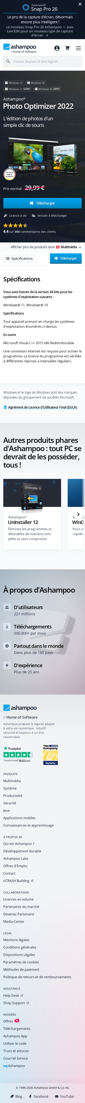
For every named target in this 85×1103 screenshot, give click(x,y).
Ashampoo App (15, 1036)
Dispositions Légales (19, 954)
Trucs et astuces (16, 1051)
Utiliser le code (14, 1043)
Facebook (41, 1096)
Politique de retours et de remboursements (37, 977)
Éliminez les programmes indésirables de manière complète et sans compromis (30, 534)
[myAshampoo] (57, 48)
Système (10, 788)
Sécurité (9, 803)
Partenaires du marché (21, 906)
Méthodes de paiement (21, 969)
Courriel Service (15, 1058)
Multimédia (12, 781)
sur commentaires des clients (29, 231)
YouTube (67, 1096)
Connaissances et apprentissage (28, 825)
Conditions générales (19, 947)
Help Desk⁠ (11, 995)
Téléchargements (16, 1028)
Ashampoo (14, 1066)
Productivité (12, 795)
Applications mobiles (19, 818)
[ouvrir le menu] (78, 48)
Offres (10, 1021)
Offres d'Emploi (15, 866)
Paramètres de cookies (21, 962)
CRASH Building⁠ (16, 880)
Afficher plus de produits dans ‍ (44, 247)
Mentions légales (16, 940)
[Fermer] (80, 4)
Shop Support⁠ (14, 1003)
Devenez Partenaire (18, 914)
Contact (9, 873)
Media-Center (13, 921)
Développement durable (22, 851)
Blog (18, 1096)
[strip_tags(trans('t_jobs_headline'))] (50, 755)
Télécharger (45, 203)
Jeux (6, 810)
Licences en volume (18, 899)
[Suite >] (78, 514)
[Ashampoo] (20, 708)
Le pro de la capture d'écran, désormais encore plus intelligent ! (40, 19)
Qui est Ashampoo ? (18, 843)
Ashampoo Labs (15, 858)
